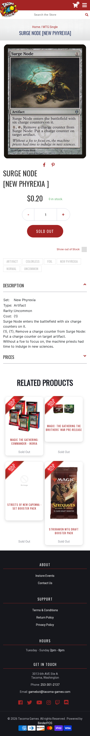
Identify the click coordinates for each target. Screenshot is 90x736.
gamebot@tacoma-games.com (49, 691)
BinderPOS (45, 723)
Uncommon (31, 268)
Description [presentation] (13, 285)
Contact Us (45, 583)
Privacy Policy (45, 624)
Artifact (12, 261)
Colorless (33, 261)
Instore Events (45, 575)
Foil (49, 261)
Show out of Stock (68, 249)
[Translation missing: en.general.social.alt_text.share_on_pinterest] (53, 164)
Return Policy (45, 617)
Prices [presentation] (8, 357)
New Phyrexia (69, 261)
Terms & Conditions (45, 610)
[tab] (45, 287)
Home (36, 27)
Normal (11, 268)
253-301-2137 (50, 684)
